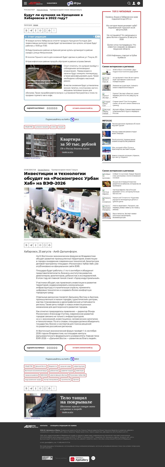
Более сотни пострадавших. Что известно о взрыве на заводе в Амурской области (121, 47)
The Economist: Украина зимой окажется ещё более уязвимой (123, 140)
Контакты (43, 425)
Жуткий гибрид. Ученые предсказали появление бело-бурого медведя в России (127, 111)
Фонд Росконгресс (31, 239)
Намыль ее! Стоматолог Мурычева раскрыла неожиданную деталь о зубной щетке (126, 199)
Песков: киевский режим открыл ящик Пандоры (124, 132)
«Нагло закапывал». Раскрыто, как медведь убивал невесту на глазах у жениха (126, 207)
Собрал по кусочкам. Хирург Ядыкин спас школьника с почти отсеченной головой (127, 176)
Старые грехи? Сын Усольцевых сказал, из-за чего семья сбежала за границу (126, 103)
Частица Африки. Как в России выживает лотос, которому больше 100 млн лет (126, 192)
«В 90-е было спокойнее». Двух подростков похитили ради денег (125, 71)
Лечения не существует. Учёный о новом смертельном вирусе (125, 86)
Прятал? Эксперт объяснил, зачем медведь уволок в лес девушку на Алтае (125, 95)
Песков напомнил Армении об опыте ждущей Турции (126, 124)
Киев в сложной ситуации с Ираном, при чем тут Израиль (126, 156)
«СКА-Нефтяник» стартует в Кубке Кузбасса (121, 56)
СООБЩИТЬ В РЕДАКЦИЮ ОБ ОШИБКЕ (63, 425)
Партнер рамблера (61, 458)
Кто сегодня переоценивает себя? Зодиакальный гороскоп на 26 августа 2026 (121, 28)
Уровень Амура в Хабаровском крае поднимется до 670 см (121, 18)
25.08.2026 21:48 (30, 170)
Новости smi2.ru (32, 158)
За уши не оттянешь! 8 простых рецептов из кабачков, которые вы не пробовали (127, 184)
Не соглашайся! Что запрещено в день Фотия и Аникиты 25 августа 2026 (122, 37)
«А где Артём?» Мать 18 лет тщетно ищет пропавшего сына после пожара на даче (126, 79)
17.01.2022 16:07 (29, 10)
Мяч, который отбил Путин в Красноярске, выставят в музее (123, 148)
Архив (35, 25)
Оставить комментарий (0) (83, 108)
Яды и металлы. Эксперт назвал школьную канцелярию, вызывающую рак (124, 215)
